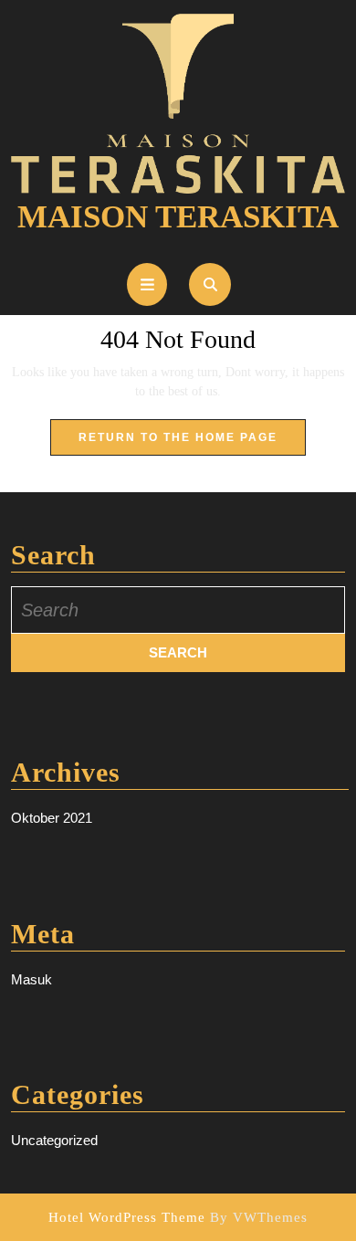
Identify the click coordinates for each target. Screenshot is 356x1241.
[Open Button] (147, 284)
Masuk (31, 979)
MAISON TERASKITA (178, 217)
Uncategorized (54, 1140)
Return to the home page (192, 443)
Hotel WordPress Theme (126, 1217)
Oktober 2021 (51, 818)
